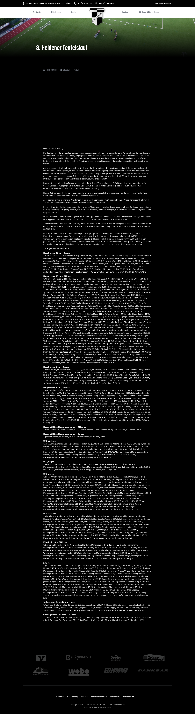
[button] (56, 13)
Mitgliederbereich (163, 3)
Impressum (115, 697)
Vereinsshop (72, 697)
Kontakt (84, 697)
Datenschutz (128, 697)
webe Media (107, 707)
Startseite (60, 697)
